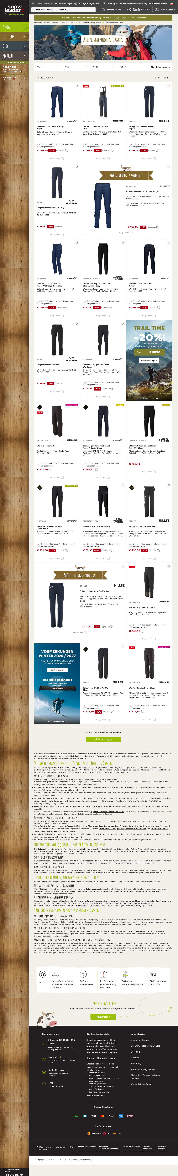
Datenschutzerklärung (131, 1147)
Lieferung (135, 1052)
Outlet (51, 1160)
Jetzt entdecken (139, 18)
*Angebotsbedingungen (86, 1147)
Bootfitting (136, 1063)
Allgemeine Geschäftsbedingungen (108, 1148)
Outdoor (47, 23)
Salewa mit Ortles (159, 829)
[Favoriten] (77, 86)
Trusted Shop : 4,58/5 (45, 4)
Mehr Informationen (95, 1096)
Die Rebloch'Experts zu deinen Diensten (145, 1076)
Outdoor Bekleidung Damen (64, 23)
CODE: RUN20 (120, 18)
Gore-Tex (51, 831)
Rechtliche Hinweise (162, 1148)
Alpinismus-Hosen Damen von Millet (107, 812)
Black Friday (61, 1160)
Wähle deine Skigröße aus (143, 1069)
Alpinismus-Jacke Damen (87, 906)
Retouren (135, 1058)
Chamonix (102, 1058)
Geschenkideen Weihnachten (81, 1160)
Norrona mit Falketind (135, 829)
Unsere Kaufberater (140, 1040)
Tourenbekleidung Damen (91, 23)
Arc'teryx (79, 756)
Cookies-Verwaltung (147, 1148)
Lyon (112, 1058)
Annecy (90, 1058)
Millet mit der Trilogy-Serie (111, 829)
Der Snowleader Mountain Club (145, 1046)
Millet (71, 756)
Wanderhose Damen (89, 770)
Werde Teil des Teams (142, 1084)
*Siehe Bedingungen (149, 398)
